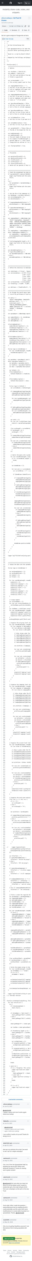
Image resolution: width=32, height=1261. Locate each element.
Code (5, 30)
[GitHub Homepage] (11, 1256)
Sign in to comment (14, 1242)
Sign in (20, 3)
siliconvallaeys (6, 18)
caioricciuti (6, 1177)
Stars (26, 30)
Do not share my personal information (16, 1253)
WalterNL (6, 1121)
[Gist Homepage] (11, 3)
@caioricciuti (7, 1110)
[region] (16, 568)
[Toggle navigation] (2, 3)
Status (20, 1250)
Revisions (15, 30)
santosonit (6, 1158)
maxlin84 (6, 1220)
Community (26, 1250)
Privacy (9, 1250)
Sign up (27, 3)
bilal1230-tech (7, 1143)
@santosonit (7, 1183)
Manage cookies (21, 1252)
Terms (4, 1250)
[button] (25, 26)
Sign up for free (9, 1238)
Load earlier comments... (16, 1099)
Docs (8, 1252)
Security (15, 1250)
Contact (13, 1252)
